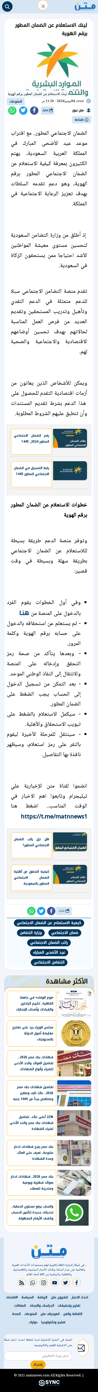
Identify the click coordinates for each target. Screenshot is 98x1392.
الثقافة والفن (72, 1314)
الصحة (16, 1314)
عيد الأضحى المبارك (49, 952)
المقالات (20, 1305)
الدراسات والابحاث (42, 1305)
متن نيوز (78, 110)
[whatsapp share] (12, 110)
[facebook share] (34, 110)
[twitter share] (23, 110)
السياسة (27, 1297)
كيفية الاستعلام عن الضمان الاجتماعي (49, 922)
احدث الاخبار (80, 1297)
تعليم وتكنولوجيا (53, 1322)
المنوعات (15, 101)
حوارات (33, 1322)
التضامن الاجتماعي (49, 962)
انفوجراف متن (50, 1314)
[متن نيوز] (85, 5)
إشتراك (38, 1365)
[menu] (43, 5)
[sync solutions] (49, 1385)
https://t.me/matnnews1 (54, 816)
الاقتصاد (12, 1297)
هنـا (25, 613)
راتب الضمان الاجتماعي (49, 942)
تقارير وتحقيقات (69, 1305)
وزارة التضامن (31, 932)
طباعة (80, 120)
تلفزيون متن (59, 1297)
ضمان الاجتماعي (64, 932)
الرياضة (42, 1297)
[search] (7, 6)
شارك (45, 110)
